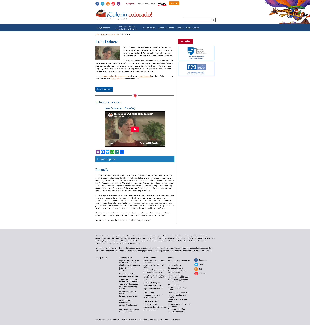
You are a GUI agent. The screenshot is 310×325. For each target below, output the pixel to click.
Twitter (102, 4)
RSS (108, 4)
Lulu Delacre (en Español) (120, 108)
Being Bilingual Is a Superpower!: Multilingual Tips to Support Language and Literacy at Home (178, 278)
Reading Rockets (156, 319)
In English (130, 4)
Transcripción (108, 159)
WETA (162, 3)
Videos (180, 28)
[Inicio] (125, 15)
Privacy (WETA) (101, 258)
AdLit (167, 319)
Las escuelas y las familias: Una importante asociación (154, 276)
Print (118, 4)
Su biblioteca (149, 293)
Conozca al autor (113, 34)
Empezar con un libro (139, 319)
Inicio (97, 34)
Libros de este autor (104, 89)
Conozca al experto (175, 268)
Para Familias (148, 28)
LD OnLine (176, 319)
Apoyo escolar (103, 28)
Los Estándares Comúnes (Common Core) (129, 310)
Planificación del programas (130, 265)
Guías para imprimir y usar (178, 292)
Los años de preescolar (153, 273)
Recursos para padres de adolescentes (153, 289)
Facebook (97, 4)
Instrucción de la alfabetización (125, 301)
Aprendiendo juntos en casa (155, 270)
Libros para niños (150, 304)
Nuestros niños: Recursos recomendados (178, 272)
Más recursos (192, 28)
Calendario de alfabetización (155, 307)
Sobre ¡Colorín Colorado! (146, 4)
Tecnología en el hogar (152, 285)
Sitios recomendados (176, 312)
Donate (174, 3)
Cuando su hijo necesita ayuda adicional (153, 296)
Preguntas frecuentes (176, 309)
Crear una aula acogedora (129, 284)
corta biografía (145, 76)
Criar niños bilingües (152, 283)
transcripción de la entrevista (115, 76)
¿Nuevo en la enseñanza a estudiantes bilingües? (129, 280)
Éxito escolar (149, 280)
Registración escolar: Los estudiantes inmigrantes (129, 261)
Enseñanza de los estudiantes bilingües (126, 28)
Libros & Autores (166, 28)
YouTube (113, 4)
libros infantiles (117, 79)
